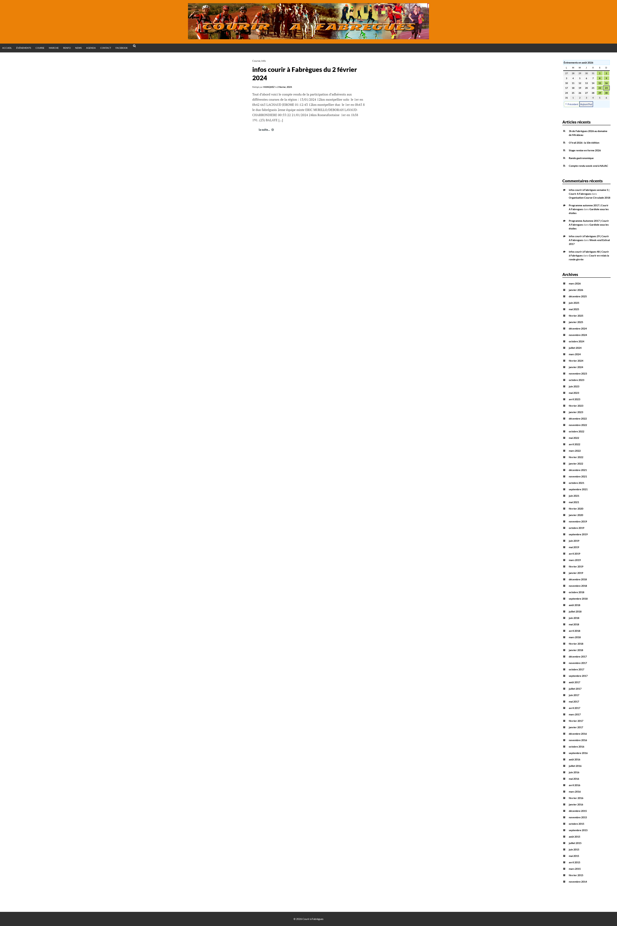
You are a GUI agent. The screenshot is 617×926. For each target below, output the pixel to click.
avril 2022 (574, 444)
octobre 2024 (576, 341)
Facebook (122, 47)
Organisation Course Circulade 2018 (589, 197)
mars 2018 (575, 637)
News (78, 47)
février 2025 (576, 315)
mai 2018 (574, 624)
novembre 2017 (578, 662)
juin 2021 (574, 495)
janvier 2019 (576, 572)
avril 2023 (574, 399)
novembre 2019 (578, 521)
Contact (105, 47)
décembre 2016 (578, 733)
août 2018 (574, 605)
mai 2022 (574, 437)
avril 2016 (574, 785)
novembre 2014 (578, 881)
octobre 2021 (576, 482)
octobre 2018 (576, 592)
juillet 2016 (575, 765)
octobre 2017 (576, 669)
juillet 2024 (575, 347)
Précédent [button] (573, 104)
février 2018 (576, 643)
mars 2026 (575, 283)
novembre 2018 (578, 585)
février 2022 (576, 457)
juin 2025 (574, 302)
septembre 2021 (578, 489)
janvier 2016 (576, 804)
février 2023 (576, 405)
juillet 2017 (575, 688)
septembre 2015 (578, 830)
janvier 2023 (576, 412)
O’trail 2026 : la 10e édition (584, 142)
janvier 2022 (576, 463)
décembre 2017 (578, 656)
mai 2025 (574, 309)
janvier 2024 (576, 367)
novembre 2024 (578, 334)
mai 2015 (574, 855)
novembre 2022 (578, 424)
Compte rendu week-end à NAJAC (588, 165)
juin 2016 (574, 772)
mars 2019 (575, 559)
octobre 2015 (576, 823)
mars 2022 (575, 450)
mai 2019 (574, 547)
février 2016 (576, 797)
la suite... (267, 129)
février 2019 (576, 566)
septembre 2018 (578, 598)
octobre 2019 (576, 527)
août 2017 (574, 682)
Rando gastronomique (581, 158)
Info (263, 60)
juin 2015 (574, 849)
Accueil (7, 47)
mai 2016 (574, 778)
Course (40, 47)
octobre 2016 (576, 746)
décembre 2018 (578, 579)
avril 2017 (574, 707)
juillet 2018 (575, 611)
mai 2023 (574, 392)
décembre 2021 (578, 469)
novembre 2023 (578, 373)
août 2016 (574, 759)
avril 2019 (574, 553)
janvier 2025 (576, 322)
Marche (54, 47)
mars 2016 (575, 791)
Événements (23, 47)
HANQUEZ (269, 87)
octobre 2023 (576, 379)
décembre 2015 (578, 810)
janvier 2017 (576, 727)
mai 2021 (574, 502)
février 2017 (576, 720)
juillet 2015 (575, 842)
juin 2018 (574, 617)
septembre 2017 (578, 675)
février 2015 (576, 875)
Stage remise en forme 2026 (585, 150)
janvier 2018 (576, 650)
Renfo (67, 47)
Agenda (91, 47)
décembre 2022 (578, 418)
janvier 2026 (576, 289)
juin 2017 (574, 695)
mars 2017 (575, 714)
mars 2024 (575, 354)
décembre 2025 (578, 296)
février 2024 (576, 360)
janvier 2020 (576, 514)
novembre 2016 (578, 740)
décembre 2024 (578, 328)
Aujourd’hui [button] (586, 104)
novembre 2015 (578, 817)
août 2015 (574, 836)
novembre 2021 (578, 476)
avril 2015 (574, 862)
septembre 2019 (578, 534)
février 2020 (576, 508)
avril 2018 (574, 630)
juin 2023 (574, 386)
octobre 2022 (576, 431)
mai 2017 (574, 701)
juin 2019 (574, 540)
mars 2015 (575, 868)
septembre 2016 (578, 752)
